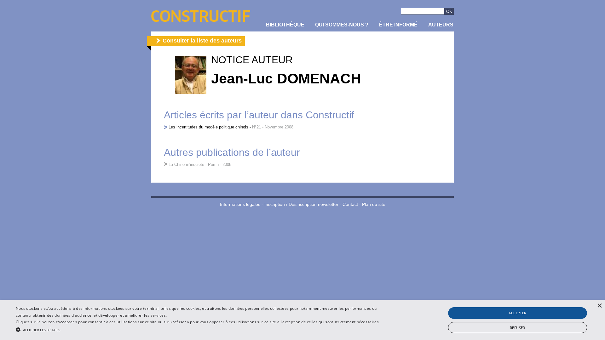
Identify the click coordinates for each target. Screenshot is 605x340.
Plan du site (373, 204)
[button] (202, 329)
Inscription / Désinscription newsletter (301, 204)
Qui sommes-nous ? (341, 24)
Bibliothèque (285, 24)
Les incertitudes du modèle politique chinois (208, 127)
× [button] (599, 305)
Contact (350, 204)
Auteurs (440, 24)
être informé (398, 24)
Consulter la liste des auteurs (202, 40)
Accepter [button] (517, 312)
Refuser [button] (517, 327)
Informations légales (240, 204)
